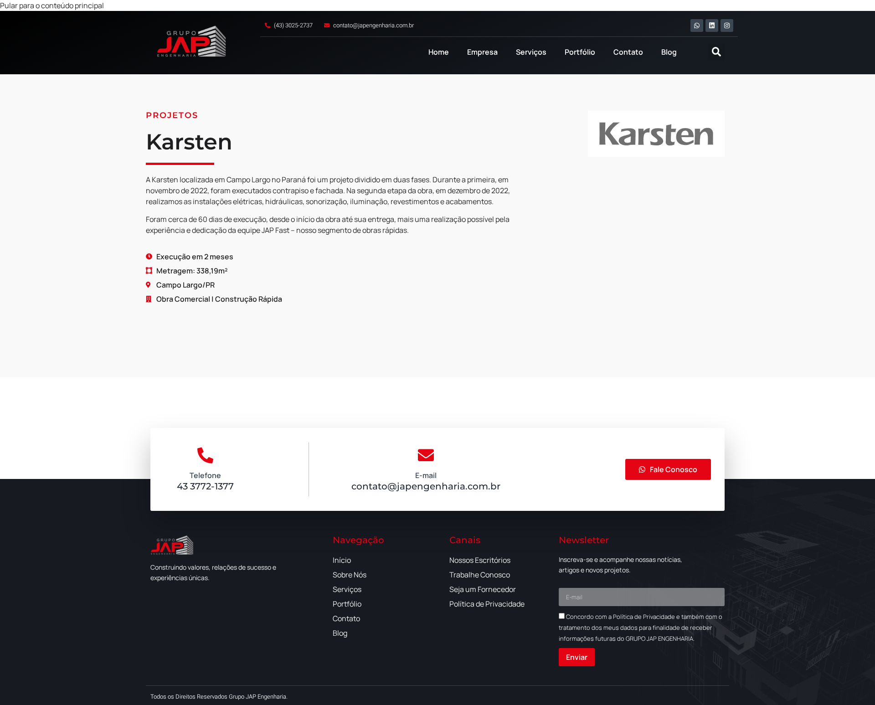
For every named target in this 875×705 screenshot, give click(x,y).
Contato (628, 52)
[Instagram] (727, 25)
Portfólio (580, 52)
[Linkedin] (711, 25)
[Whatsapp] (696, 25)
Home (438, 52)
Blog (669, 52)
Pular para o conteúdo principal (52, 5)
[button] (716, 52)
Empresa (482, 52)
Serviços (531, 52)
